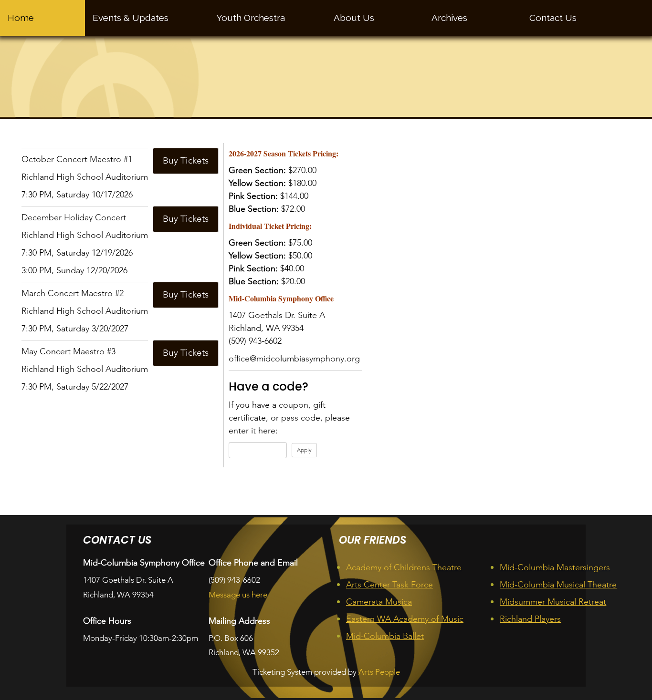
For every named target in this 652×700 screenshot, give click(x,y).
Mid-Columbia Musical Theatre (558, 584)
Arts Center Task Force (389, 584)
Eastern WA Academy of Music (404, 619)
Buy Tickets (186, 160)
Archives (449, 17)
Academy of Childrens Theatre (404, 567)
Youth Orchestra (250, 17)
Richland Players (530, 619)
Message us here (238, 594)
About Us (354, 17)
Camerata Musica (379, 602)
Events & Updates (130, 17)
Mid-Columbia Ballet (385, 636)
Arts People (379, 672)
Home (21, 17)
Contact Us (553, 17)
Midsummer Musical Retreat (553, 602)
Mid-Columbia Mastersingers (555, 567)
